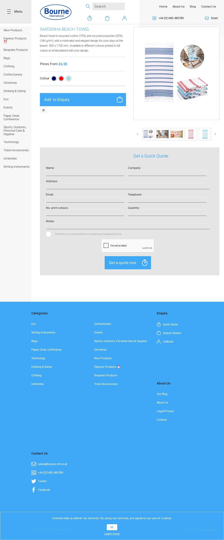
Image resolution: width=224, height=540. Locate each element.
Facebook (44, 489)
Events (98, 332)
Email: (50, 194)
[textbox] (108, 6)
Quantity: (134, 208)
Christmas (100, 349)
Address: (52, 181)
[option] (148, 134)
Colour (44, 78)
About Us (162, 402)
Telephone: (135, 194)
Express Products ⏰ (107, 366)
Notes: (50, 221)
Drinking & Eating (41, 366)
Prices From (49, 64)
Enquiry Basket (107, 18)
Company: (134, 168)
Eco (33, 324)
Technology (38, 358)
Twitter (42, 481)
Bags (34, 341)
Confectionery (102, 324)
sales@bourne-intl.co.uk (52, 464)
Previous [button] (138, 134)
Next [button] (214, 134)
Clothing (36, 375)
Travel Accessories (106, 384)
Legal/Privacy (165, 411)
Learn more (112, 533)
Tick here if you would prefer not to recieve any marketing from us (88, 234)
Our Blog (162, 394)
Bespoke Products (105, 375)
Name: (50, 168)
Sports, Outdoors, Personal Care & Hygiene (120, 341)
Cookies (162, 419)
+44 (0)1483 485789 (171, 18)
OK (111, 527)
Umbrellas (37, 384)
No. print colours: (57, 208)
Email (214, 18)
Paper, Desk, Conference (46, 349)
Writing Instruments (43, 332)
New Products (103, 358)
